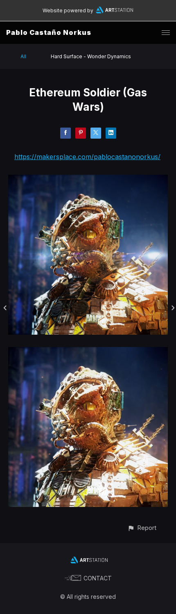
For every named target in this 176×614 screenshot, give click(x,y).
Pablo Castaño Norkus (48, 32)
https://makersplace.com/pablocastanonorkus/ (87, 157)
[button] (142, 527)
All (23, 56)
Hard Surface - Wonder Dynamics (91, 56)
